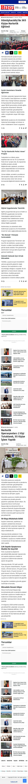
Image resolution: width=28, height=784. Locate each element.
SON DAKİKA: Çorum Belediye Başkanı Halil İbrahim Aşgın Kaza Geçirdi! (19, 359)
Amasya (23, 31)
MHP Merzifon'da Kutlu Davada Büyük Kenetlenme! (19, 406)
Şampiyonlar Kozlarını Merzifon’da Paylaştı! (19, 382)
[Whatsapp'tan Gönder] (15, 52)
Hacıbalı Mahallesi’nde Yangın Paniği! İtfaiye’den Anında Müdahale (19, 413)
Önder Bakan (20, 771)
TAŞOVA (15, 760)
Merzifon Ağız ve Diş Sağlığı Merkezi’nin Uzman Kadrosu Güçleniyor (18, 398)
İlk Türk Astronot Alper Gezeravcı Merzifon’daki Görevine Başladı (19, 421)
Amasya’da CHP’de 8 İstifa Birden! (18, 366)
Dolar (17, 6)
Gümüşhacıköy (23, 32)
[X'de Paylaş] (11, 52)
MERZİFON (9, 760)
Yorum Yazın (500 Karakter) (8, 318)
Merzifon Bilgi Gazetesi (7, 17)
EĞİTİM (20, 17)
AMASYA (13, 12)
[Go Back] (25, 781)
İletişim (8, 766)
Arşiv (14, 766)
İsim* (2, 312)
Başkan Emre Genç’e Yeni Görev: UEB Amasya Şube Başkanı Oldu (19, 352)
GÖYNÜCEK (21, 760)
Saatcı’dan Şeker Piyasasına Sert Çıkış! (18, 389)
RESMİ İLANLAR (5, 12)
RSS (4, 777)
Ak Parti (13, 771)
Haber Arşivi (19, 766)
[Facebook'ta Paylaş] (7, 52)
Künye (3, 766)
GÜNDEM (19, 12)
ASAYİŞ (16, 427)
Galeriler (16, 17)
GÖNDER (14, 331)
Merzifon (8, 771)
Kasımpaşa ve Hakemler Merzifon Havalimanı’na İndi (19, 375)
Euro (24, 6)
